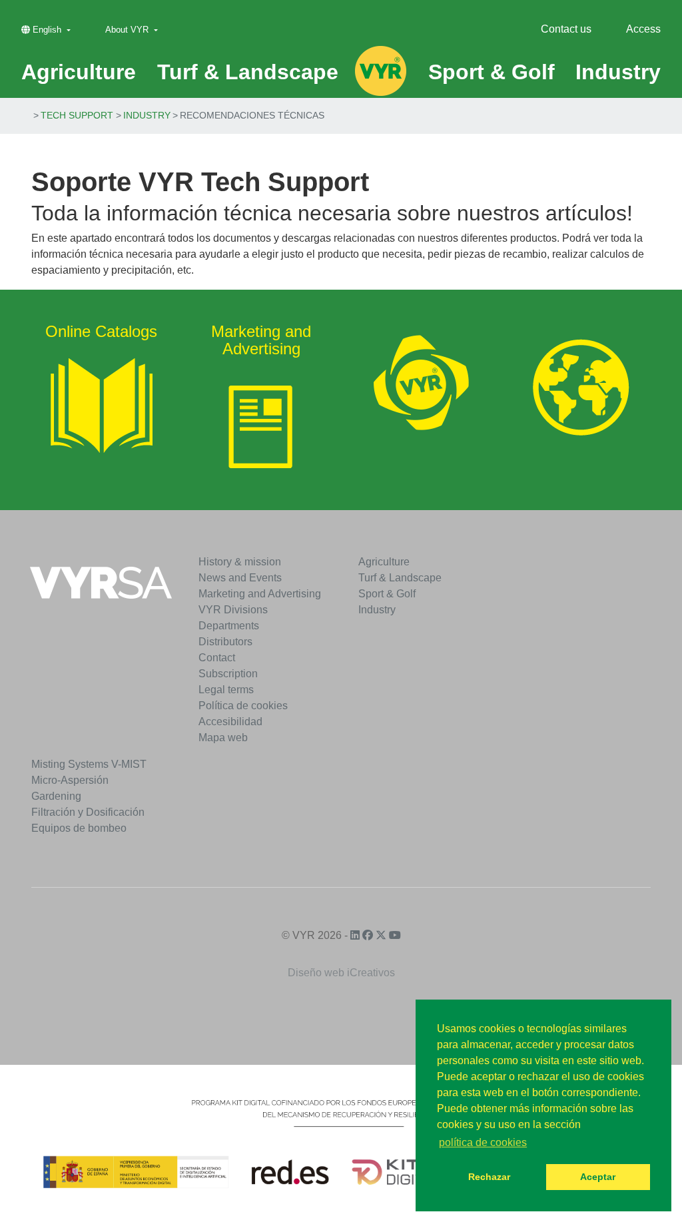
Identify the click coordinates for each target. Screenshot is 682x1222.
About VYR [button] (128, 30)
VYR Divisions (233, 609)
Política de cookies (243, 705)
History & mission (239, 561)
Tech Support (77, 115)
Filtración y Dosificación (88, 812)
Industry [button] (618, 72)
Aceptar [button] (597, 1176)
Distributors (225, 641)
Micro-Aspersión (70, 780)
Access (643, 29)
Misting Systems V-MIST (89, 764)
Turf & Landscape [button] (247, 72)
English (47, 30)
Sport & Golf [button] (491, 72)
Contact (216, 657)
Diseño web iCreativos (341, 972)
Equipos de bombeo (79, 828)
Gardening (56, 796)
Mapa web (223, 737)
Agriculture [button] (78, 72)
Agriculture (384, 561)
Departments (228, 625)
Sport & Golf (387, 593)
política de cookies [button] (483, 1142)
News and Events (240, 577)
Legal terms (226, 689)
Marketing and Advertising (259, 593)
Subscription (228, 673)
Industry (146, 115)
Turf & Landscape (400, 577)
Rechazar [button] (489, 1176)
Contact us (566, 29)
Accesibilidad (230, 721)
